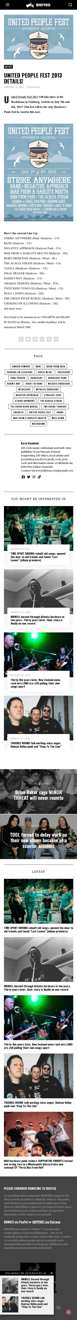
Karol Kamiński (30, 443)
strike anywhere (25, 400)
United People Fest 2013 (24, 97)
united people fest (40, 412)
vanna (60, 412)
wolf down (58, 418)
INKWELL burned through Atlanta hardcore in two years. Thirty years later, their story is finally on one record (35, 1285)
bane (38, 366)
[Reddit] (49, 339)
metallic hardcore (47, 389)
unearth (18, 412)
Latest (8, 66)
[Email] (56, 339)
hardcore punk (57, 377)
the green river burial (24, 406)
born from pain (55, 366)
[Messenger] (28, 339)
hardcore (37, 377)
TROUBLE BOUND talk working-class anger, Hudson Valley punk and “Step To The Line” (34, 1302)
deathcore (64, 372)
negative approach (27, 395)
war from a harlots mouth (29, 418)
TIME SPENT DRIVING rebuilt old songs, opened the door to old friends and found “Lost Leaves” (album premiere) (38, 556)
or (30, 1221)
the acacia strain (51, 400)
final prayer (17, 377)
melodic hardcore (59, 383)
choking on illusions (20, 372)
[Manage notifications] (68, 1312)
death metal (45, 372)
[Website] (39, 477)
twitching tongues (55, 406)
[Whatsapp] (42, 339)
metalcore (24, 389)
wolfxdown (38, 423)
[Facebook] (21, 339)
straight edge (52, 395)
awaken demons (21, 366)
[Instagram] (34, 477)
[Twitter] (35, 339)
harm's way (13, 383)
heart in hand (34, 383)
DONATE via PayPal (16, 1221)
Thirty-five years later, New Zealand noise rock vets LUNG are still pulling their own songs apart (35, 683)
